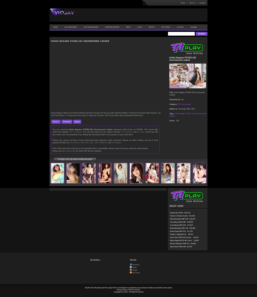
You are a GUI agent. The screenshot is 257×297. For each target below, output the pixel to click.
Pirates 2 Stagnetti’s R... (178, 234)
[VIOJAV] (62, 14)
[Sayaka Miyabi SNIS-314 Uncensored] (73, 183)
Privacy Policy (122, 290)
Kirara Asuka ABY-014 (178, 231)
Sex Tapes (141, 132)
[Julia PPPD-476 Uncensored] (104, 183)
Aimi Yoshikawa (100, 143)
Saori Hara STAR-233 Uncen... (181, 237)
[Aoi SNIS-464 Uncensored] (183, 183)
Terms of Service (134, 290)
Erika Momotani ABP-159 (179, 228)
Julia (91, 143)
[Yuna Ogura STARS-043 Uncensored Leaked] (199, 183)
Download (67, 122)
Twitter (134, 267)
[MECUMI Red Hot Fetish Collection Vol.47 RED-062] (168, 183)
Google (134, 270)
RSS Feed (136, 273)
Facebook (135, 265)
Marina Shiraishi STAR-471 (180, 244)
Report (77, 122)
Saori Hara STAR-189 (178, 247)
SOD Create (191, 114)
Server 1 (56, 122)
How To (192, 3)
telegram (69, 151)
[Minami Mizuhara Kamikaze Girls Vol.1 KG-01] (57, 183)
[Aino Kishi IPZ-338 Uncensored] (120, 183)
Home (183, 3)
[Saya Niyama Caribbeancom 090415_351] (136, 183)
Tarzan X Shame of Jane (179, 216)
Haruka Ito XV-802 (176, 213)
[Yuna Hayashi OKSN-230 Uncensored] (152, 183)
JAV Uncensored (75, 132)
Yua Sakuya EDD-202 (178, 225)
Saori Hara (85, 143)
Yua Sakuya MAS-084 (178, 222)
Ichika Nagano (179, 114)
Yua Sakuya (75, 143)
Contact (203, 3)
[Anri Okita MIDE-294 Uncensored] (89, 183)
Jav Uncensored (127, 132)
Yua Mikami (116, 143)
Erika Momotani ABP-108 (179, 219)
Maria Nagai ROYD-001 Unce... (181, 240)
